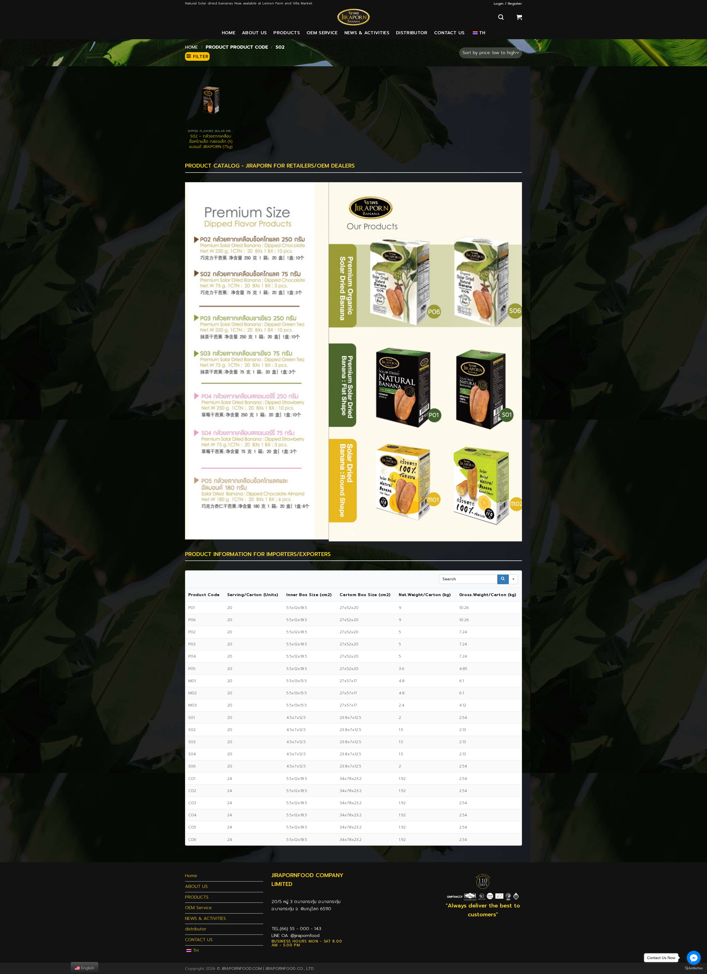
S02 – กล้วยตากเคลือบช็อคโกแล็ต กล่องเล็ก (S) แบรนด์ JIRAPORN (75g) (211, 141)
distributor (412, 33)
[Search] (500, 17)
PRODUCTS (286, 33)
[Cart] (519, 17)
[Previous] (199, 360)
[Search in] (513, 577)
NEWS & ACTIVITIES (366, 33)
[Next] (508, 360)
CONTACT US (449, 33)
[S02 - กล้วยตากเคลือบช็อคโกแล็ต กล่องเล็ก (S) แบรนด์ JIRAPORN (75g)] (211, 100)
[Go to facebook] (694, 958)
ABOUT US (254, 33)
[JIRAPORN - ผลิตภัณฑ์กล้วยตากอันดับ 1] (353, 17)
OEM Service (322, 33)
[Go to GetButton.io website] (694, 968)
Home (228, 33)
